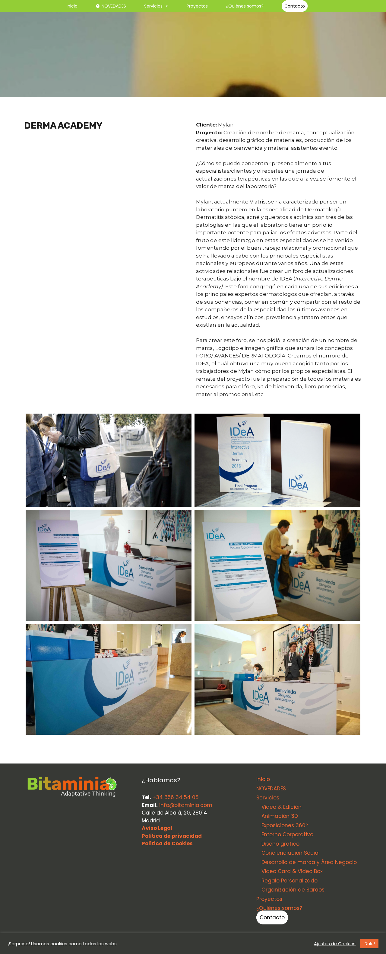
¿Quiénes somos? (245, 6)
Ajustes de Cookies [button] (335, 943)
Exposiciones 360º (284, 825)
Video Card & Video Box (292, 871)
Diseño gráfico (280, 843)
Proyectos (197, 6)
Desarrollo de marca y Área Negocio (309, 862)
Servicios (153, 6)
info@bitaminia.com (185, 805)
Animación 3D (279, 816)
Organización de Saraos (292, 889)
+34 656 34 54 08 (176, 797)
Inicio (72, 6)
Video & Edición (281, 807)
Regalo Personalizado (289, 880)
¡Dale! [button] (369, 943)
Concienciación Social (290, 852)
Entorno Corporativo (287, 834)
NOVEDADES (114, 6)
